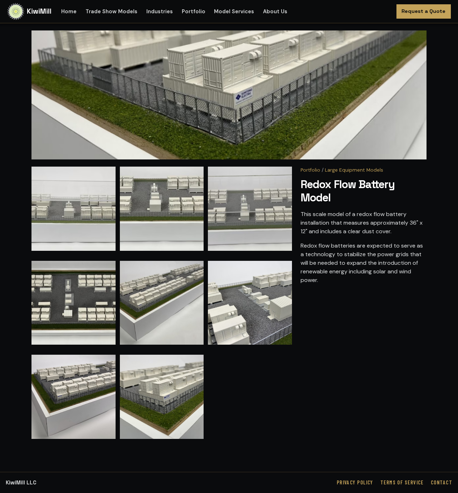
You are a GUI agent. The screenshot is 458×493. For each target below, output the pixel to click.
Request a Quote (423, 11)
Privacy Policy (355, 482)
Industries (159, 11)
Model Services (234, 11)
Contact (441, 482)
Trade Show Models (111, 11)
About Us (275, 11)
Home (69, 11)
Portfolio (193, 11)
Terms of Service (402, 482)
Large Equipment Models (354, 170)
